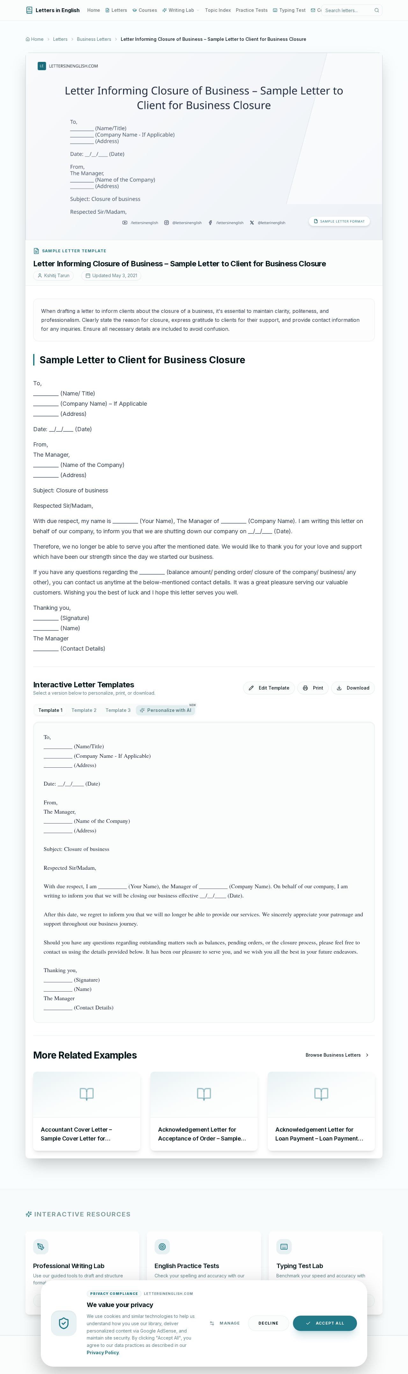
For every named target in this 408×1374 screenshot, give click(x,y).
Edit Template (274, 688)
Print (318, 688)
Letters (119, 10)
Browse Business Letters (333, 1055)
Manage (230, 1323)
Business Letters (94, 39)
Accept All (330, 1323)
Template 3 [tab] (118, 710)
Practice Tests (252, 10)
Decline (269, 1323)
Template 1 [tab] (50, 710)
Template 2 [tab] (84, 710)
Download (358, 688)
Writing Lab (181, 10)
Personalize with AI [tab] (171, 709)
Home (93, 10)
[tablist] (114, 710)
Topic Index (218, 10)
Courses (148, 10)
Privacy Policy (103, 1352)
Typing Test (292, 10)
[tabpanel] (204, 872)
